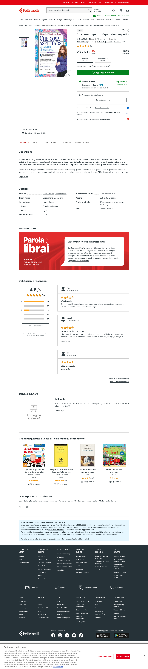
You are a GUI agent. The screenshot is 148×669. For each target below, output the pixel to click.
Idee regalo (118, 601)
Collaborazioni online (64, 567)
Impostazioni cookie (105, 656)
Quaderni (98, 618)
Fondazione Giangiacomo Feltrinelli (119, 567)
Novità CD (41, 605)
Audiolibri (22, 618)
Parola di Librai (51, 142)
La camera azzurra (87, 470)
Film (58, 601)
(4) (48, 302)
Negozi (83, 2)
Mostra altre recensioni (119, 378)
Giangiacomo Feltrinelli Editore (119, 560)
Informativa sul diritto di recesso (102, 562)
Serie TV (59, 614)
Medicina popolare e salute (86, 501)
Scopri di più (60, 410)
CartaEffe (66, 2)
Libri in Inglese (24, 608)
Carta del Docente (102, 108)
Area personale (81, 556)
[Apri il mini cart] (120, 10)
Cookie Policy (58, 667)
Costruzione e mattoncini (80, 606)
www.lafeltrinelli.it (55, 529)
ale (68, 353)
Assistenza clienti (123, 2)
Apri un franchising (63, 554)
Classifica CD (43, 608)
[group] (101, 16)
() (91, 46)
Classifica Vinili (43, 618)
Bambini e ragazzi (63, 618)
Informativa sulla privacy (101, 568)
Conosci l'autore (82, 142)
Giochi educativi (81, 610)
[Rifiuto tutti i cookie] (144, 655)
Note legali (24, 507)
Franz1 (69, 318)
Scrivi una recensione (35, 326)
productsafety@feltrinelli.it (77, 539)
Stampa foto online (45, 579)
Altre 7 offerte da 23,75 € (101, 66)
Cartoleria (98, 601)
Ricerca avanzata (97, 10)
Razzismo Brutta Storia (119, 576)
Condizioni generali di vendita (101, 557)
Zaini (96, 608)
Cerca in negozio (103, 100)
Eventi (100, 2)
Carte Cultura (43, 566)
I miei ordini (80, 559)
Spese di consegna (82, 572)
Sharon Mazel (103, 39)
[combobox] (69, 10)
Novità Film (61, 605)
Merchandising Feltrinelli (119, 606)
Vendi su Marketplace (64, 564)
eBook (21, 614)
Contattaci (79, 569)
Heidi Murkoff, (48, 194)
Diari (96, 605)
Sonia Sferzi (82, 42)
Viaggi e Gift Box (119, 610)
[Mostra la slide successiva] (128, 465)
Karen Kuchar (48, 202)
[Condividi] (128, 30)
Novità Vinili (42, 614)
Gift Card (75, 2)
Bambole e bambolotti (80, 617)
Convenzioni (109, 2)
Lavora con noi (24, 563)
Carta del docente (44, 569)
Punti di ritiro (92, 2)
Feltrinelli (87, 66)
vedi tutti (101, 42)
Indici (40, 576)
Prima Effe (60, 570)
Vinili (39, 611)
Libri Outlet (22, 605)
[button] (89, 10)
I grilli (45, 210)
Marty (69, 288)
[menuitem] (21, 20)
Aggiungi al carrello (104, 72)
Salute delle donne (108, 501)
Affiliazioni (60, 557)
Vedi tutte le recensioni (119, 382)
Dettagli (36, 142)
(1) (48, 310)
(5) (43, 295)
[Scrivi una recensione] (94, 46)
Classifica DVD (62, 608)
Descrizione (24, 142)
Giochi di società (82, 613)
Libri (20, 501)
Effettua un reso (81, 563)
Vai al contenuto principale (28, 2)
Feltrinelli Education (120, 572)
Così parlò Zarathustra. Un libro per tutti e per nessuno (61, 471)
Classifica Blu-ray (63, 611)
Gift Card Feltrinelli (44, 563)
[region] (74, 656)
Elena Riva (58, 198)
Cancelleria (99, 611)
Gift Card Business (63, 560)
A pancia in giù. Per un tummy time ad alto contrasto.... (34, 471)
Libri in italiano (24, 601)
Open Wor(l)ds (100, 614)
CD (39, 601)
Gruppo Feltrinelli (119, 556)
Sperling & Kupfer (113, 42)
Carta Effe (41, 556)
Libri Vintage (23, 611)
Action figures (80, 622)
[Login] (127, 10)
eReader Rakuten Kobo (120, 617)
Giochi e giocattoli (82, 601)
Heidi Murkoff (84, 39)
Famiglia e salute (66, 501)
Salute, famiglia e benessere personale (40, 501)
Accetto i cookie (123, 656)
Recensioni (66, 142)
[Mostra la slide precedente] (19, 465)
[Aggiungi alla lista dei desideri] (123, 30)
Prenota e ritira (43, 559)
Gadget (116, 613)
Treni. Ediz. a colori (114, 470)
